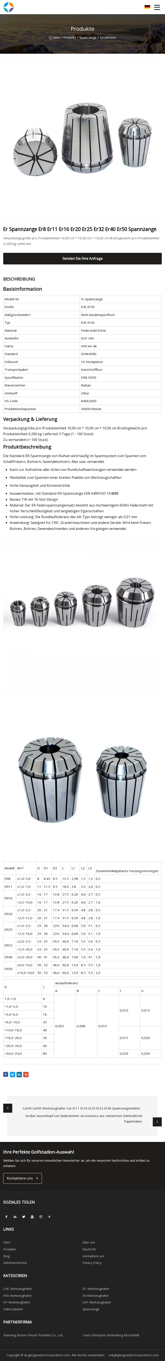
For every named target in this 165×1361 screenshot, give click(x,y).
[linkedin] (15, 1216)
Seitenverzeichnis (15, 1263)
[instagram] (41, 1216)
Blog (6, 1256)
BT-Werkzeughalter (95, 1289)
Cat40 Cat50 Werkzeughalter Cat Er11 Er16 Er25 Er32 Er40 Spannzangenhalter (81, 1108)
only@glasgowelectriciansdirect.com (133, 1355)
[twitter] (23, 1216)
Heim (56, 37)
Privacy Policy (91, 1263)
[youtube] (32, 1216)
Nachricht (89, 1249)
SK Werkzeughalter (95, 1296)
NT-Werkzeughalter (16, 1302)
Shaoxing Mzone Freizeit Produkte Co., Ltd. (33, 1335)
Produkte (69, 37)
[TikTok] (49, 1216)
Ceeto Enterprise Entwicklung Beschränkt (110, 1335)
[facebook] (6, 1216)
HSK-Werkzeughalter (17, 1296)
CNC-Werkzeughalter (17, 1289)
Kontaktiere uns (20, 1178)
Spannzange (87, 37)
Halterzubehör (13, 1309)
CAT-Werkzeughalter (96, 1302)
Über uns (88, 1242)
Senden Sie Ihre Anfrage (83, 258)
